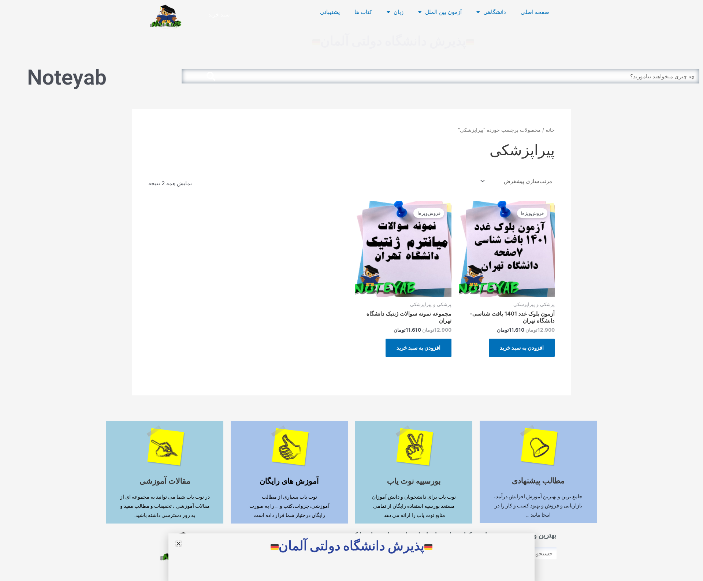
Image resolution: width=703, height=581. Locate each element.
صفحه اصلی (535, 11)
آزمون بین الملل (443, 11)
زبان (398, 11)
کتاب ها (363, 11)
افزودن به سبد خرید (522, 347)
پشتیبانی (330, 11)
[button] (178, 543)
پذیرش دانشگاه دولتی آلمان (393, 41)
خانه (550, 130)
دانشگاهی (494, 11)
